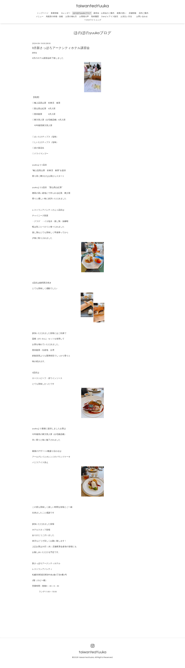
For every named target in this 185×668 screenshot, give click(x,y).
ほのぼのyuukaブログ (82, 13)
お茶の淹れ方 (71, 16)
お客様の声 (84, 16)
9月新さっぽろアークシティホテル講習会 (61, 48)
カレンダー (65, 13)
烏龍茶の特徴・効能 (54, 16)
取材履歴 (95, 16)
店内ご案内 (143, 13)
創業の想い (121, 13)
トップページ (42, 13)
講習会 (34, 53)
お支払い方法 (126, 16)
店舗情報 (132, 13)
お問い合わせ (143, 16)
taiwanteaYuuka (92, 6)
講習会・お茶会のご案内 (104, 13)
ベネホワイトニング (92, 20)
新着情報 (54, 13)
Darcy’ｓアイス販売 (109, 16)
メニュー (39, 16)
